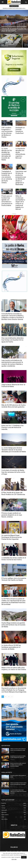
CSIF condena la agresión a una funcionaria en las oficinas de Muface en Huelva (6, 132)
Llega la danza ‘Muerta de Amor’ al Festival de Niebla (13, 385)
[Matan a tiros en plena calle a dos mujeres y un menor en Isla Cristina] (14, 659)
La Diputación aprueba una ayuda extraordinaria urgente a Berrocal (20, 153)
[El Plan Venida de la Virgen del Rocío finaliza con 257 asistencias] (14, 484)
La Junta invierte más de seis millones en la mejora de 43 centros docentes (18, 791)
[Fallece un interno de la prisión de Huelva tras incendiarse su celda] (5, 750)
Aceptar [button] (24, 857)
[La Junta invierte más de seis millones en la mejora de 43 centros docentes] (5, 792)
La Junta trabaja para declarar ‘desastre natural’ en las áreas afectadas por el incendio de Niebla (13, 450)
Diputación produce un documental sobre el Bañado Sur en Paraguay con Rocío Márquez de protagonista (13, 690)
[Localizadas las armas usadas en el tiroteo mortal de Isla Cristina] (14, 549)
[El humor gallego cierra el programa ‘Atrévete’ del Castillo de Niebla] (14, 570)
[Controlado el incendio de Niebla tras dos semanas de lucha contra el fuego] (14, 462)
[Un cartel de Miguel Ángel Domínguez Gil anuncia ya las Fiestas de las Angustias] (14, 527)
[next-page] (12, 696)
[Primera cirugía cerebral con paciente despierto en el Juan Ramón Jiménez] (14, 505)
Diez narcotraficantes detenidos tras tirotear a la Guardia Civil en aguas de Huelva (12, 340)
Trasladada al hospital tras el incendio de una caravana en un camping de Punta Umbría (6, 177)
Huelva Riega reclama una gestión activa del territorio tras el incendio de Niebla (13, 625)
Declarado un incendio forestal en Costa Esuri (20, 130)
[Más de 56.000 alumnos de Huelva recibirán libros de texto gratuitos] (14, 397)
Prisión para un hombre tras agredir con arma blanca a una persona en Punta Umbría (6, 200)
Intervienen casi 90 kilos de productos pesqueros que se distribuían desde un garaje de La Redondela (21, 177)
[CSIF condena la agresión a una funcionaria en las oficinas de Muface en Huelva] (7, 123)
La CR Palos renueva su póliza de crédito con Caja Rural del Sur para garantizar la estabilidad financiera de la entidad (13, 601)
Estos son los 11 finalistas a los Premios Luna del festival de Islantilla (12, 427)
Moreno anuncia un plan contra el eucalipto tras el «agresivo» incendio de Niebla (18, 765)
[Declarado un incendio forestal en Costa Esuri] (21, 123)
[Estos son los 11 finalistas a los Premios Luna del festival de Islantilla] (14, 417)
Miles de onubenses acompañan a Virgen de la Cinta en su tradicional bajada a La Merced (20, 202)
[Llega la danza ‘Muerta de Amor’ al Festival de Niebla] (14, 376)
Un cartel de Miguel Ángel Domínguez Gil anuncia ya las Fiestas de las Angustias (11, 537)
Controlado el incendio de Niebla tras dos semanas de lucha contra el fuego (13, 472)
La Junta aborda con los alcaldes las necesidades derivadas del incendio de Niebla (6, 154)
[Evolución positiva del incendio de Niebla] (5, 777)
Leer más (14, 859)
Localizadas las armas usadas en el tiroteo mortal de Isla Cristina (13, 559)
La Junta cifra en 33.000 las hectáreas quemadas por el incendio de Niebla (11, 647)
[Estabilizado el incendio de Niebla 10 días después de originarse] (5, 758)
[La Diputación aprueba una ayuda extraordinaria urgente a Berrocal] (21, 144)
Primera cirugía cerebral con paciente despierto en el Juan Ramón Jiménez (11, 515)
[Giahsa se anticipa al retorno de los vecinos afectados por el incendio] (5, 784)
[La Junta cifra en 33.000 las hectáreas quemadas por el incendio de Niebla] (14, 637)
